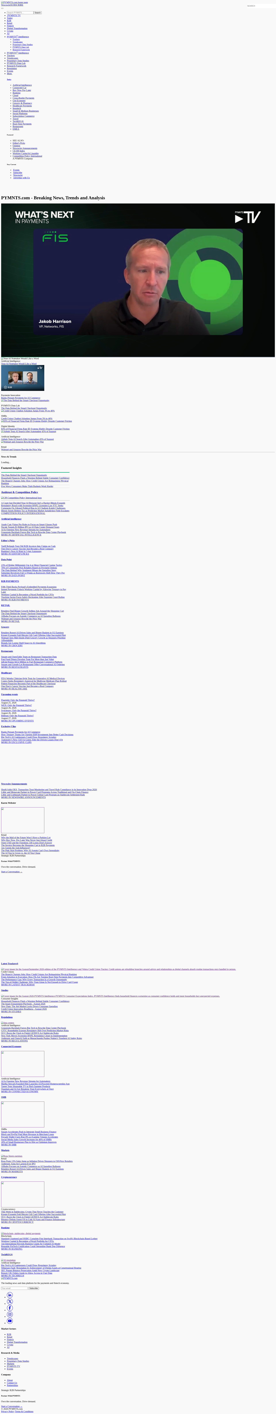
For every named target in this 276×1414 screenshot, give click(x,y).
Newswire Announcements (25, 148)
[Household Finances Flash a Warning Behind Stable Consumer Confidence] (110, 996)
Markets (5, 1150)
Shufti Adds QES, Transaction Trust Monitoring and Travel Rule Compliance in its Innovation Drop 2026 (49, 789)
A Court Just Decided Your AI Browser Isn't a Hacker (25, 503)
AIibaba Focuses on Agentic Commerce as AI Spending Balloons (31, 616)
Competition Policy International (27, 156)
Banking (16, 93)
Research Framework (21, 50)
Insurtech (17, 108)
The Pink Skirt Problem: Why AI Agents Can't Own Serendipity (30, 850)
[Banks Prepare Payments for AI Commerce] (22, 390)
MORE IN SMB (8, 1144)
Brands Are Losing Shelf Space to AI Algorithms (23, 643)
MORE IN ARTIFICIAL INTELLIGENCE (21, 535)
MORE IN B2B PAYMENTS (15, 600)
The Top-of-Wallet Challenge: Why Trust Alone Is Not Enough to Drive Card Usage (39, 982)
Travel (15, 118)
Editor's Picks (19, 143)
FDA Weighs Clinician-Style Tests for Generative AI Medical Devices (33, 678)
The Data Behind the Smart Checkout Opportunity (24, 408)
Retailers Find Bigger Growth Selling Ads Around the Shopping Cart (32, 611)
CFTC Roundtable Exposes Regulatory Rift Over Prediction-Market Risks (35, 1030)
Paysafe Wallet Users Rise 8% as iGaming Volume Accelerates (29, 1137)
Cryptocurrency (9, 1177)
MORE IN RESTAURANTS (14, 667)
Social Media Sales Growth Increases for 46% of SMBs (26, 1139)
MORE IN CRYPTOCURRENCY (17, 1222)
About (10, 1380)
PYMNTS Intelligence (18, 36)
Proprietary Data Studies (23, 45)
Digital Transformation (17, 28)
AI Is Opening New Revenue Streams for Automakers (25, 529)
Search (38, 13)
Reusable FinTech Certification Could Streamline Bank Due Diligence (33, 1246)
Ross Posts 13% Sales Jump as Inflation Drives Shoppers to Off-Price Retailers (37, 1161)
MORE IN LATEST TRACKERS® (18, 984)
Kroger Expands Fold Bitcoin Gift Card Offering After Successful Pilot (33, 635)
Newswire (5, 5)
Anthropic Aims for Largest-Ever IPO (18, 1164)
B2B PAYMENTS (10, 581)
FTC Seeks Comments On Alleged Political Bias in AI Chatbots (32, 506)
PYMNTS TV (14, 15)
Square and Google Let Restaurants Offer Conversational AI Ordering (33, 664)
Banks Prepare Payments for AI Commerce (20, 398)
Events (10, 71)
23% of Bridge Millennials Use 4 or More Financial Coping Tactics (31, 565)
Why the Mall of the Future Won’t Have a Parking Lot (25, 837)
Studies (4, 990)
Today (10, 18)
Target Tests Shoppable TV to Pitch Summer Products (25, 1086)
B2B (9, 20)
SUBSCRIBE (16, 5)
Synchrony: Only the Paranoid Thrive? (18, 710)
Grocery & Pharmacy (22, 103)
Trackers (16, 39)
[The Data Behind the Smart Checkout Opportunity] (25, 400)
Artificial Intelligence (22, 85)
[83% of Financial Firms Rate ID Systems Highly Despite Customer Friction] (36, 421)
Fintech (10, 26)
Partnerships (12, 1385)
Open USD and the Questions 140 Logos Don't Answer (26, 842)
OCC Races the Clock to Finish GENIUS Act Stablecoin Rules (30, 1033)
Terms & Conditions (24, 1411)
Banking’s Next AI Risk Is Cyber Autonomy (21, 551)
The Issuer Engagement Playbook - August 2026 (23, 1004)
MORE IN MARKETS (12, 1171)
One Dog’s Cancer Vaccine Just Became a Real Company (27, 549)
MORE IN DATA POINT (13, 575)
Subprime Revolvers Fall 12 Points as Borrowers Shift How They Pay (33, 573)
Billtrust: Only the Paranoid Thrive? (17, 715)
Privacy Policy (7, 1411)
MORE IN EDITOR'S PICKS (15, 554)
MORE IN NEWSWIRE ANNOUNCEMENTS (23, 797)
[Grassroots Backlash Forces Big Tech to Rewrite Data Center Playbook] (7, 1023)
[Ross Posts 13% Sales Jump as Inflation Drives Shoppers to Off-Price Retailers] (11, 1156)
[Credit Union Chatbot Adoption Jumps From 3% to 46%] (28, 411)
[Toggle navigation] (2, 8)
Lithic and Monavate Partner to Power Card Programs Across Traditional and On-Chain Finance (44, 792)
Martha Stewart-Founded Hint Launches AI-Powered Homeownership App (35, 1084)
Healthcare (6, 673)
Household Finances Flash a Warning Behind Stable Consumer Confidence (35, 478)
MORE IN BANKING (11, 1249)
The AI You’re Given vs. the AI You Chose (20, 853)
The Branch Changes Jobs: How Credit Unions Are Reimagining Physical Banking (39, 974)
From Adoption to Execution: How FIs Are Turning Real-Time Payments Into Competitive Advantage (47, 977)
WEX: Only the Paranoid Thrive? (16, 705)
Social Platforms (20, 113)
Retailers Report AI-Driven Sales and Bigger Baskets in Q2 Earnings (32, 632)
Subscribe (17, 172)
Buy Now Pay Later (22, 90)
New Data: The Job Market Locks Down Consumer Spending (29, 1006)
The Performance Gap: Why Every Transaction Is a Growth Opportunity (34, 979)
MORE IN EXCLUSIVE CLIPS (16, 742)
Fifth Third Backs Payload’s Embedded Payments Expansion (28, 587)
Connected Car (19, 87)
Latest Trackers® (9, 963)
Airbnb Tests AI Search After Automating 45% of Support (27, 439)
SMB (3, 1097)
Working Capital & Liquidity (26, 153)
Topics (9, 79)
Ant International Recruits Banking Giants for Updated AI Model (30, 1244)
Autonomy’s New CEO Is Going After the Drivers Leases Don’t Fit (32, 740)
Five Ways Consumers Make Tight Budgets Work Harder (27, 486)
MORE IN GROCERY (12, 645)
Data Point (6, 559)
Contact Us (12, 1383)
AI (8, 33)
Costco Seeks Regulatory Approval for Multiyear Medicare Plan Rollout (34, 681)
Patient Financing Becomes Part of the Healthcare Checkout (28, 683)
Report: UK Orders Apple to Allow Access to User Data (26, 1273)
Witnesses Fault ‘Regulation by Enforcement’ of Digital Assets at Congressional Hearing (41, 1268)
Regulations (7, 1017)
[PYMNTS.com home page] (14, 2)
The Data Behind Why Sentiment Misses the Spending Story (28, 570)
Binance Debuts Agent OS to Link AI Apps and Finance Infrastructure (33, 1219)
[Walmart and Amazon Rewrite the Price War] (22, 442)
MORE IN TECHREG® (12, 1275)
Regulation (12, 68)
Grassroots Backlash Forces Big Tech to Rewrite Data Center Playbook (33, 532)
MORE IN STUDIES (11, 1011)
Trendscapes (18, 42)
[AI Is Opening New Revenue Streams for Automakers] (22, 1076)
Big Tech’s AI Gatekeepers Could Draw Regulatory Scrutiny (28, 737)
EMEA (16, 129)
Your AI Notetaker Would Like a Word (19, 363)
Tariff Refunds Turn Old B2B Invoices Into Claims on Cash (28, 546)
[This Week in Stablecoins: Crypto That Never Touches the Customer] (22, 1206)
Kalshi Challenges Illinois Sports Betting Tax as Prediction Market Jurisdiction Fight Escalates (35, 509)
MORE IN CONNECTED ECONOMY (19, 1091)
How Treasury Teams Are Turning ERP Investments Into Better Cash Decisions (37, 734)
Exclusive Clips (8, 726)
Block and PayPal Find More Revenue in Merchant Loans (27, 1134)
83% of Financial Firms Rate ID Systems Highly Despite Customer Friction (35, 429)
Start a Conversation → (11, 871)
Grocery (5, 627)
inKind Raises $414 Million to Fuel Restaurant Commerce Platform (31, 662)
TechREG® (18, 121)
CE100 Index (19, 151)
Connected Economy (11, 1046)
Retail (9, 23)
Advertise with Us (21, 177)
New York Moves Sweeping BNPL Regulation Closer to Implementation (34, 1035)
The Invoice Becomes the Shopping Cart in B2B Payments (28, 845)
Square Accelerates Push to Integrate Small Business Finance (28, 1132)
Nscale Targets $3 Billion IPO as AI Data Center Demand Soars (30, 527)
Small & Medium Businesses (26, 111)
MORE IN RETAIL (10, 621)
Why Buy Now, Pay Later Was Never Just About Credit (26, 840)
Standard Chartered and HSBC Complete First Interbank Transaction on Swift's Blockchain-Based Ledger (49, 1238)
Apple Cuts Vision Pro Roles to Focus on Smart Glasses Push (29, 524)
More (9, 73)
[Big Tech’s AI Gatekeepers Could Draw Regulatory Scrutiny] (8, 1260)
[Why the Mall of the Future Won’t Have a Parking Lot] (22, 832)
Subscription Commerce (23, 116)
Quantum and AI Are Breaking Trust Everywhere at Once (27, 1089)
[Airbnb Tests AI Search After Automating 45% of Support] (28, 431)
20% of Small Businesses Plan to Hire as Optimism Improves (28, 1142)
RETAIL (5, 605)
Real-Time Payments (22, 124)
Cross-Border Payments (23, 98)
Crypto (10, 31)
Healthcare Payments (22, 106)
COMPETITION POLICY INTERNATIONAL (23, 513)
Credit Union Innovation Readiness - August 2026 (24, 1009)
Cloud (15, 95)
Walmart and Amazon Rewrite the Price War (21, 449)
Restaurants (18, 126)
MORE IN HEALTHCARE (14, 689)
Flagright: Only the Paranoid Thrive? (18, 700)
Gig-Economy (19, 100)
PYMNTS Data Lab (21, 47)
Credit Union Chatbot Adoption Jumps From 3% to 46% (26, 418)
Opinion (16, 145)
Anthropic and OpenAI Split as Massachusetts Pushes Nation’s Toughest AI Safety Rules (41, 1038)
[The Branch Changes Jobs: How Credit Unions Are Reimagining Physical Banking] (118, 969)
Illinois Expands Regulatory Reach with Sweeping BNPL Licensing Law (33, 504)
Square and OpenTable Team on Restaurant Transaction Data (29, 657)
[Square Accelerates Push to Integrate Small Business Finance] (22, 1126)
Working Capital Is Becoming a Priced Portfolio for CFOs (27, 594)
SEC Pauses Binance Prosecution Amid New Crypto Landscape (30, 1270)
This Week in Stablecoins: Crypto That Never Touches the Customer (32, 1212)
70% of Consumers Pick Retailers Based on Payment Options (29, 567)
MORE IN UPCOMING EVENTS (17, 721)
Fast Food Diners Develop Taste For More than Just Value (27, 659)
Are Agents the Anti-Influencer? (15, 848)
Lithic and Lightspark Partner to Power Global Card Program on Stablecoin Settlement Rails (43, 795)
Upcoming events (9, 694)
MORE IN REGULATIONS (14, 1041)
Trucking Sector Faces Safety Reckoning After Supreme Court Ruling (33, 597)
